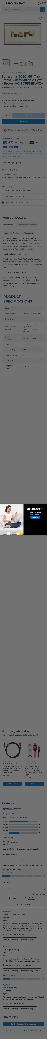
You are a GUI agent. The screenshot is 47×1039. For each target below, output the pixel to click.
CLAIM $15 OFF (35, 517)
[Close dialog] (1, 505)
